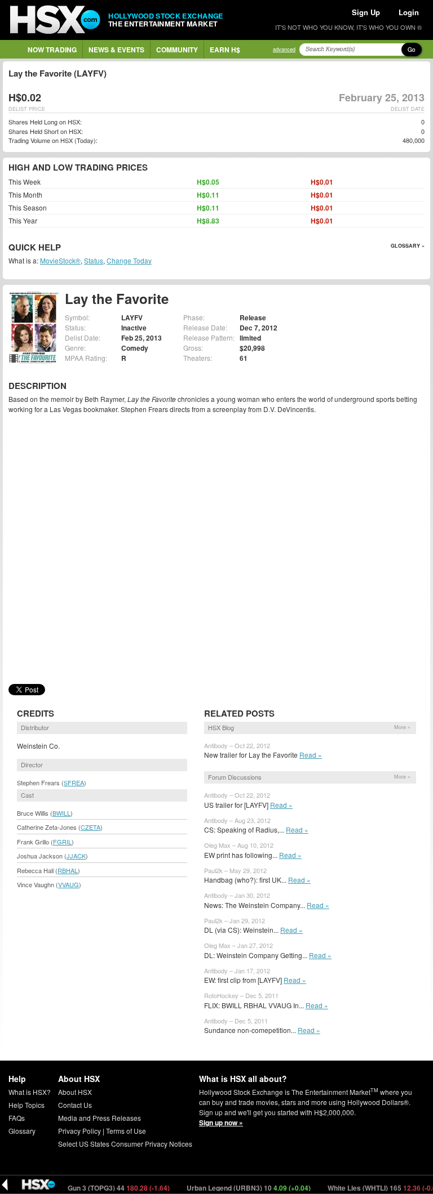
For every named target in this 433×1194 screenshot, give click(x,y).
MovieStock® (60, 260)
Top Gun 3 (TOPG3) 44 (94, 1188)
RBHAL (68, 870)
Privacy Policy (79, 1130)
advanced (284, 49)
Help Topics (26, 1105)
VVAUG (68, 884)
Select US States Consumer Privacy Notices (125, 1143)
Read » (310, 754)
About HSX (75, 1092)
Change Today (129, 260)
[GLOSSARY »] (62, 248)
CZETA (90, 826)
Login (409, 12)
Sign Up (366, 12)
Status (93, 260)
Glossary (22, 1130)
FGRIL (62, 841)
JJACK (76, 855)
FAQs (16, 1118)
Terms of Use (126, 1130)
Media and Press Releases (99, 1118)
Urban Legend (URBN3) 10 (230, 1188)
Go (412, 49)
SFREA (74, 782)
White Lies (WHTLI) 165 (366, 1188)
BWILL (61, 812)
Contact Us (75, 1105)
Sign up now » (221, 1122)
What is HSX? (29, 1092)
